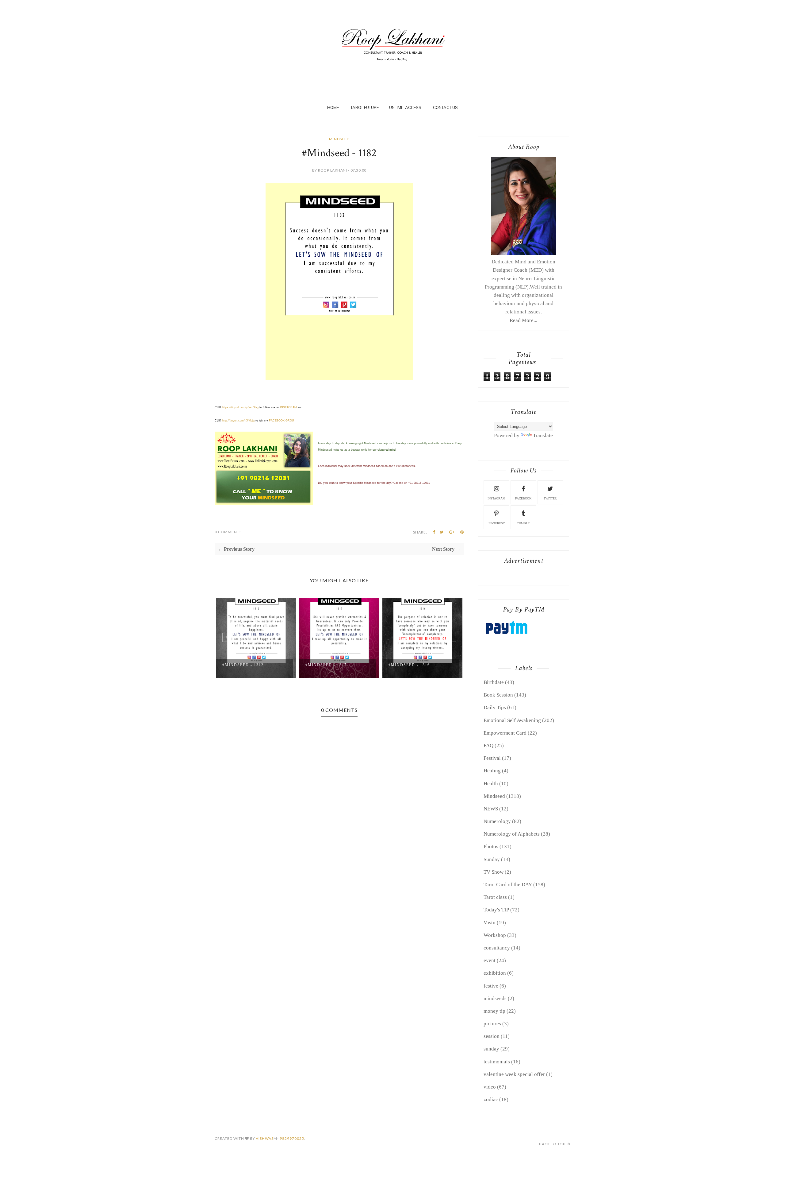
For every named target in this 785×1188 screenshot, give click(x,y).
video (490, 1087)
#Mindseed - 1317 (326, 665)
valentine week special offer (514, 1074)
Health (491, 783)
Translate (543, 435)
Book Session (498, 695)
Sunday (492, 859)
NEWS (491, 809)
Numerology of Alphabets (512, 834)
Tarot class (495, 897)
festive (491, 986)
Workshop (495, 935)
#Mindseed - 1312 (243, 665)
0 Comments (228, 532)
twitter (550, 498)
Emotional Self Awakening (512, 720)
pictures (492, 1024)
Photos (491, 846)
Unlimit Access (405, 107)
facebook (523, 498)
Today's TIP (496, 910)
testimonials (497, 1062)
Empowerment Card (505, 733)
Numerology (497, 821)
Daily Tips (495, 707)
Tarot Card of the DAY (508, 884)
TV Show (494, 872)
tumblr (523, 523)
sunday (491, 1049)
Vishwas (265, 1138)
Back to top (552, 1144)
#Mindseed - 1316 (409, 665)
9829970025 (292, 1138)
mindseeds (495, 998)
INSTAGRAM (288, 407)
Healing (492, 771)
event (490, 960)
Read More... (523, 320)
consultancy (497, 948)
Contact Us (445, 107)
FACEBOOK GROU (281, 420)
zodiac (491, 1099)
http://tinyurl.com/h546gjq (238, 420)
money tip (494, 1011)
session (492, 1036)
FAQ (488, 745)
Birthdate (494, 682)
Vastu (490, 923)
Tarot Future (364, 107)
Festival (492, 758)
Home (333, 107)
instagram (496, 498)
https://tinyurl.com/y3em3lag (240, 407)
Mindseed (339, 139)
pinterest (496, 523)
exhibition (495, 973)
